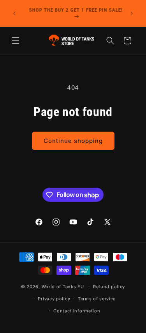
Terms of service (97, 298)
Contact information (76, 311)
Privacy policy (54, 298)
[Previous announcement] (14, 13)
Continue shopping (73, 140)
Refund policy (109, 286)
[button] (15, 40)
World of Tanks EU (63, 286)
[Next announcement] (131, 13)
